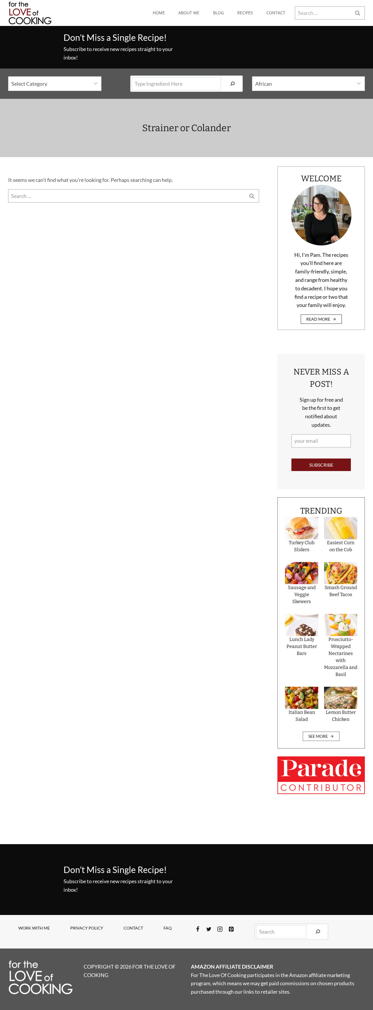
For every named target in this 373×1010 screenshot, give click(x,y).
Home (159, 12)
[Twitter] (208, 929)
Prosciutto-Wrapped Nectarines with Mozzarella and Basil (340, 657)
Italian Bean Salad (301, 715)
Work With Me (34, 927)
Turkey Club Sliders (301, 546)
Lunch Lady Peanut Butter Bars (301, 646)
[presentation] (301, 528)
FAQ (167, 927)
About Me (188, 12)
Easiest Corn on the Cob (340, 546)
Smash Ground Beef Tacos (341, 591)
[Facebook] (197, 929)
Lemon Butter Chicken (341, 715)
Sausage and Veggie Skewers (302, 594)
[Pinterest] (231, 929)
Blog (218, 12)
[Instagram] (220, 929)
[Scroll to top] (358, 986)
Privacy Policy (86, 927)
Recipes (245, 12)
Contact (275, 12)
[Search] (232, 83)
